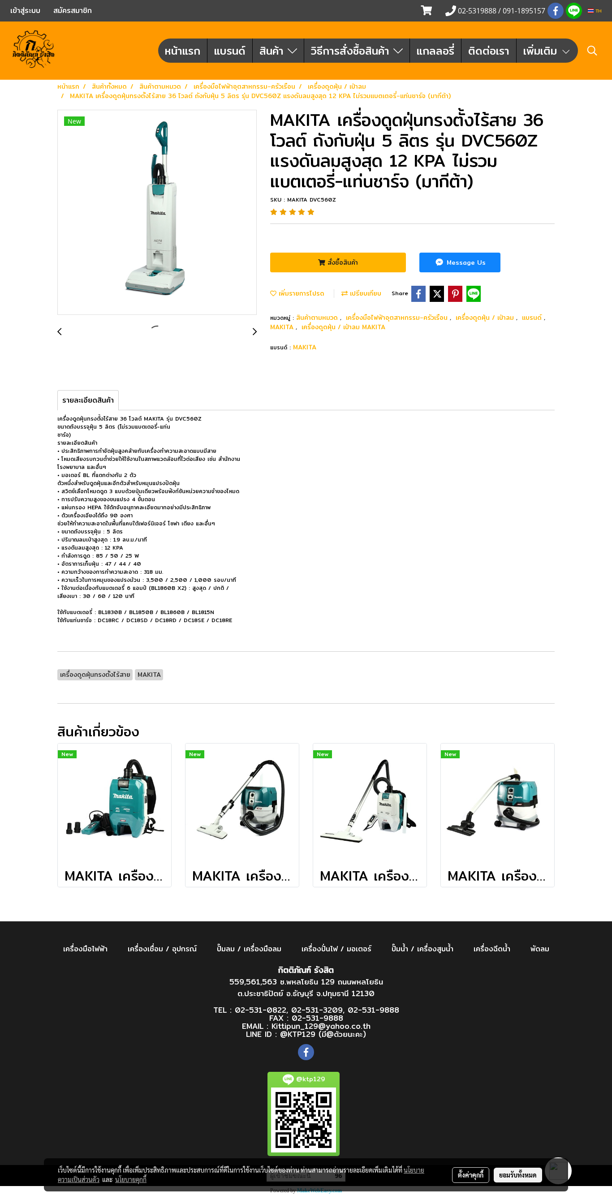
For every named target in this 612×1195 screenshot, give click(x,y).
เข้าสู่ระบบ (25, 10)
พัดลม (539, 948)
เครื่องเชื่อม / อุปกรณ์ (162, 948)
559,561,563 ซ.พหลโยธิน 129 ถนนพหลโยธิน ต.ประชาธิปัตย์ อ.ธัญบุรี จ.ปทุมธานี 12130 (306, 987)
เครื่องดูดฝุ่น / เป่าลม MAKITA (343, 327)
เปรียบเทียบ (364, 293)
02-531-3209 (317, 1010)
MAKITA (283, 327)
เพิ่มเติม (542, 50)
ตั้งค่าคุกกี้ (470, 1175)
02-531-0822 (260, 1010)
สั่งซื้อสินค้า (341, 262)
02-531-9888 (373, 1010)
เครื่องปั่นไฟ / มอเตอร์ (336, 948)
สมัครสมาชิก (72, 10)
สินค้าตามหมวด (318, 317)
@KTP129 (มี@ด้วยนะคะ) (323, 1034)
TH (598, 10)
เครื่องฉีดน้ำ (492, 948)
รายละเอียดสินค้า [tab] (88, 400)
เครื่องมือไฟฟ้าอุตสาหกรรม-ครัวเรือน (398, 317)
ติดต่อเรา (488, 50)
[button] (592, 50)
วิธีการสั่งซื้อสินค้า (352, 50)
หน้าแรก (182, 50)
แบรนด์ (230, 50)
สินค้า (273, 50)
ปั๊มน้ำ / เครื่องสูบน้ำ (422, 948)
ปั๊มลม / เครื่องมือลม (249, 948)
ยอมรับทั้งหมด (518, 1175)
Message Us (465, 262)
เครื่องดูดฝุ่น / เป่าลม (486, 317)
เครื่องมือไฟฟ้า (85, 948)
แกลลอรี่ (435, 50)
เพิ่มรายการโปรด (300, 293)
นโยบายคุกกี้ (131, 1179)
